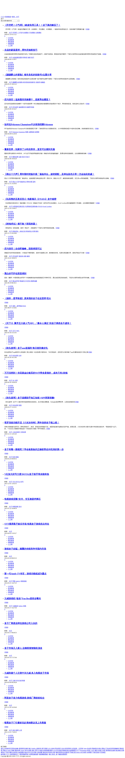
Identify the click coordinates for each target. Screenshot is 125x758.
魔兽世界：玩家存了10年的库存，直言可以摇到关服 (29, 149)
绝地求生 (29, 231)
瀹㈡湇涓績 (53, 754)
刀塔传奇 (23, 432)
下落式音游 (95, 752)
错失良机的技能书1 (29, 82)
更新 (20, 405)
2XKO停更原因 (66, 748)
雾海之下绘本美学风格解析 (110, 748)
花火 (24, 306)
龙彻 (24, 256)
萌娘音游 (95, 748)
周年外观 (29, 181)
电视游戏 (15, 506)
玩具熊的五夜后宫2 (18, 206)
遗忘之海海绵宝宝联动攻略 (9, 748)
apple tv (18, 581)
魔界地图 (34, 281)
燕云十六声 (16, 181)
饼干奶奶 (45, 748)
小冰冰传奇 (16, 432)
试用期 (37, 132)
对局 (33, 231)
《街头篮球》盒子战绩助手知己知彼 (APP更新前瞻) (29, 398)
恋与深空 (15, 107)
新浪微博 (11, 40)
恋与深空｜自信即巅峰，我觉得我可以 (23, 248)
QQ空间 (10, 38)
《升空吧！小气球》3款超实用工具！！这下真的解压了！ (32, 25)
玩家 (20, 157)
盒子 (10, 32)
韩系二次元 (90, 750)
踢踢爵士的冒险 (17, 82)
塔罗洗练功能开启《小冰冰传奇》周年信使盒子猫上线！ (31, 422)
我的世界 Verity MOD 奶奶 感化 (25, 750)
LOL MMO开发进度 (54, 748)
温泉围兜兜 (22, 107)
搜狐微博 (11, 43)
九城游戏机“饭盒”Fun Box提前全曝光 (22, 598)
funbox (21, 606)
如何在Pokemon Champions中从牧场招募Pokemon (28, 124)
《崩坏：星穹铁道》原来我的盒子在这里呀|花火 (27, 298)
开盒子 (27, 157)
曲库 (96, 750)
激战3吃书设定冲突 (49, 752)
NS (13, 380)
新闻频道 (8, 17)
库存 (23, 157)
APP (20, 355)
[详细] (87, 29)
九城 (13, 680)
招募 (26, 132)
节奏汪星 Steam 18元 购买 (78, 752)
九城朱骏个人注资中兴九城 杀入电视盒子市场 (26, 673)
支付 (20, 506)
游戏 (24, 606)
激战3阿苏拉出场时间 (63, 752)
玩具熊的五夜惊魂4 (31, 206)
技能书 (38, 82)
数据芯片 (23, 281)
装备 (17, 457)
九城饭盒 (15, 606)
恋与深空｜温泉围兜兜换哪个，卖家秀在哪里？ (27, 99)
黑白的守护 (16, 281)
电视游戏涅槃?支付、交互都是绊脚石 (22, 499)
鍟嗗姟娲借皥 (33, 754)
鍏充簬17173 (5, 754)
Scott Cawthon (47, 206)
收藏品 (43, 82)
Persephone (83, 750)
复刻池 (21, 256)
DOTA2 (17, 481)
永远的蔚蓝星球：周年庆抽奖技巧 (20, 50)
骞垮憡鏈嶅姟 (24, 754)
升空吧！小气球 (17, 32)
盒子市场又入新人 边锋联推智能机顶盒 (23, 648)
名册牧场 (31, 132)
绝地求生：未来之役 (19, 231)
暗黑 (17, 730)
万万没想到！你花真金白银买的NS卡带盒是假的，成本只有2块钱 (36, 373)
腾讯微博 (11, 41)
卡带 (16, 380)
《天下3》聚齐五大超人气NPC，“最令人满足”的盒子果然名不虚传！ (37, 323)
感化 (99, 748)
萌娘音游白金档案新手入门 (71, 750)
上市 (20, 730)
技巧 (32, 57)
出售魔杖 (38, 32)
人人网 (10, 45)
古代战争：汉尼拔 (77, 748)
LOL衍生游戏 (57, 750)
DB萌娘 (89, 752)
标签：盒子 (15, 17)
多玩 (13, 730)
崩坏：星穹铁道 (17, 306)
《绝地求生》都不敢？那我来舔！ (20, 224)
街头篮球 (15, 355)
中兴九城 (19, 680)
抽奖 (29, 57)
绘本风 (89, 748)
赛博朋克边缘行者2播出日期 (115, 750)
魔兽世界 (15, 157)
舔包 (37, 231)
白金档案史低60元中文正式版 (26, 752)
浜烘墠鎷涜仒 (14, 754)
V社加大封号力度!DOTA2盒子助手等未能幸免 (26, 474)
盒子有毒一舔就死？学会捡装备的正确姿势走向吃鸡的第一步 (34, 449)
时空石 (28, 281)
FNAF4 (40, 206)
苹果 (13, 581)
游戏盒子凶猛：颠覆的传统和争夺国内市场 (25, 549)
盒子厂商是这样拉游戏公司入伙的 (20, 623)
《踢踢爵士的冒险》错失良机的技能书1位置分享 (28, 74)
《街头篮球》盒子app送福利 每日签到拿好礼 (26, 348)
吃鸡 (13, 457)
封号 (22, 481)
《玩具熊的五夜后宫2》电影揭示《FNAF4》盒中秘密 (30, 199)
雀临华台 (23, 181)
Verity (85, 748)
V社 (13, 481)
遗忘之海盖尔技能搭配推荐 (44, 750)
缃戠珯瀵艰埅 (62, 754)
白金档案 (39, 752)
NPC (17, 331)
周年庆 (25, 57)
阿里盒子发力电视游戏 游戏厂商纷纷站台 (24, 698)
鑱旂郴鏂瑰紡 (43, 754)
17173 (2, 17)
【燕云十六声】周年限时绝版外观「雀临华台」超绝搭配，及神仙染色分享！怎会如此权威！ (49, 174)
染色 (34, 181)
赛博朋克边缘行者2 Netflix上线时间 (30, 748)
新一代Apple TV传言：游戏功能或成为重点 (25, 573)
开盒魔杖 (32, 32)
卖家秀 (28, 107)
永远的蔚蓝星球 (17, 57)
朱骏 (23, 680)
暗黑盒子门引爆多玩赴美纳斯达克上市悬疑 (25, 722)
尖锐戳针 (26, 32)
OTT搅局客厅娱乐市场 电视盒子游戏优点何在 (26, 524)
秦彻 (28, 256)
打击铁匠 (103, 752)
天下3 (14, 331)
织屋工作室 (101, 750)
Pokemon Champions (18, 132)
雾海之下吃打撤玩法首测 (9, 752)
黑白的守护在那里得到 (15, 273)
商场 (32, 107)
